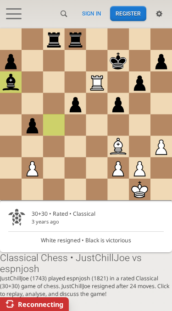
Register (128, 14)
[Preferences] (159, 13)
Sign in (91, 14)
